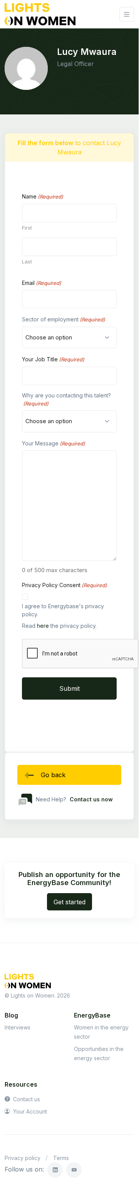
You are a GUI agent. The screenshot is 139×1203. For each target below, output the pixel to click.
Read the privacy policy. (59, 625)
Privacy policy (22, 1158)
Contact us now (91, 799)
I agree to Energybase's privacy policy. (63, 610)
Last (27, 261)
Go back (53, 775)
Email (41, 283)
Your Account (29, 1111)
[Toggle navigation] (126, 14)
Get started (69, 902)
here (43, 625)
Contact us (26, 1099)
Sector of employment (63, 319)
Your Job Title (53, 359)
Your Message (53, 443)
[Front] (40, 14)
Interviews (17, 1027)
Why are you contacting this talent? (66, 399)
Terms (61, 1158)
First (27, 228)
